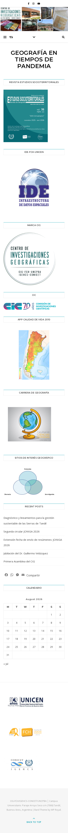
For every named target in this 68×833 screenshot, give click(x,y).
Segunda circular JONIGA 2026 (21, 531)
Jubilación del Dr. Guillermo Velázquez (25, 553)
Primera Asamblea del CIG (19, 561)
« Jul (5, 663)
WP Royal (56, 809)
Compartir (33, 575)
